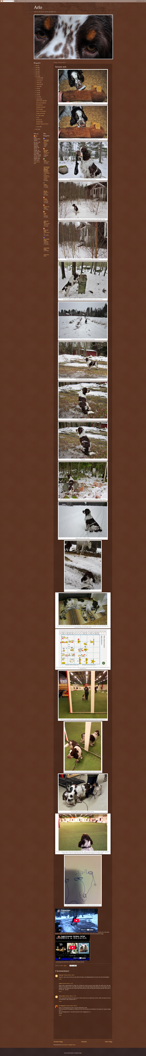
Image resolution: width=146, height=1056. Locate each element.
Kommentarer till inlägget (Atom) (68, 1044)
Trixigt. (37, 117)
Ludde (60, 983)
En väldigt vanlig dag (46, 201)
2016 (36, 72)
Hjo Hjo (45, 191)
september (39, 84)
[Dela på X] (73, 965)
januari (38, 126)
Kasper (45, 199)
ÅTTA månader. (39, 109)
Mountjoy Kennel (46, 151)
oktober (38, 82)
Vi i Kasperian (62, 1005)
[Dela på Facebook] (74, 965)
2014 (36, 76)
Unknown (61, 975)
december (39, 77)
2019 (36, 65)
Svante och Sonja (46, 207)
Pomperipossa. (39, 105)
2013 (36, 129)
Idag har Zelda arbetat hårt (47, 224)
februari (38, 99)
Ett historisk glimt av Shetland (46, 142)
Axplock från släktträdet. (41, 100)
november (39, 80)
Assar (45, 213)
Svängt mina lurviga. (40, 113)
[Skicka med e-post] (70, 965)
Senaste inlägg (58, 1041)
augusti (38, 86)
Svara (60, 979)
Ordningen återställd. (40, 107)
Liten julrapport (46, 215)
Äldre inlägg (108, 1041)
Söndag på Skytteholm (46, 242)
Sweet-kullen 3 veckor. (46, 153)
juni (37, 90)
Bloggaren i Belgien (46, 193)
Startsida (84, 1041)
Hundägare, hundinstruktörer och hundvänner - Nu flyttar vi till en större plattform (47, 175)
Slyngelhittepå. (39, 121)
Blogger (80, 1053)
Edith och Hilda (46, 231)
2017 (36, 69)
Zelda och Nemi (46, 222)
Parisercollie (62, 996)
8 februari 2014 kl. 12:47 (67, 983)
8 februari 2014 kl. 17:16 (70, 996)
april (38, 94)
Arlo (38, 7)
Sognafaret (46, 140)
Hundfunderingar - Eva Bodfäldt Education (47, 169)
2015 (36, 74)
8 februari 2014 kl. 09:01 (69, 975)
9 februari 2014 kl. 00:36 (71, 1005)
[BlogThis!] (71, 965)
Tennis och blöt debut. (41, 111)
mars (38, 96)
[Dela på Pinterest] (76, 965)
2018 (36, 67)
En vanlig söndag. (40, 115)
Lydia (45, 160)
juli (37, 88)
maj (37, 92)
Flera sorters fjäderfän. (41, 102)
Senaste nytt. (39, 119)
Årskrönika (46, 185)
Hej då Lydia (46, 161)
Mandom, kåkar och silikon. (42, 123)
